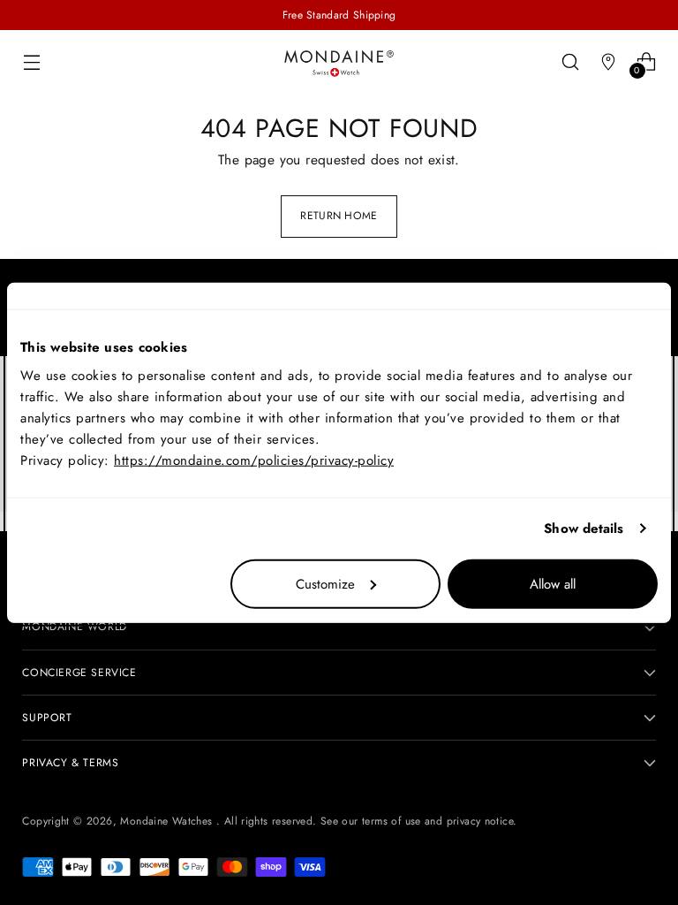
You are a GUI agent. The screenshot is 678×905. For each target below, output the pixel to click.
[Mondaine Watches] (339, 63)
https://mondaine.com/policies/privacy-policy (254, 459)
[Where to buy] (609, 61)
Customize (325, 583)
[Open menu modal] (31, 61)
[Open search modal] (571, 61)
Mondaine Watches (168, 821)
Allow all (553, 583)
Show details (583, 528)
